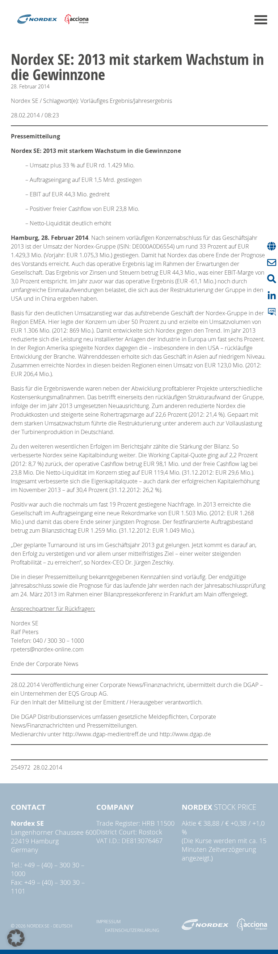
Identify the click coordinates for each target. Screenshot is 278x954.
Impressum (108, 921)
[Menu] (260, 19)
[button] (16, 938)
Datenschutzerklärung (132, 930)
